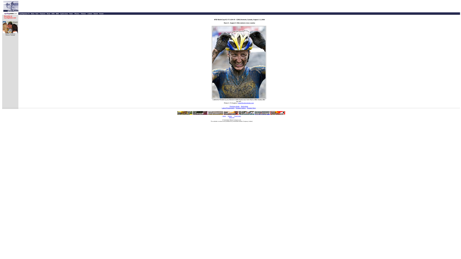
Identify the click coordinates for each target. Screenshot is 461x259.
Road (48, 13)
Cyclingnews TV (24, 13)
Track (71, 13)
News (32, 13)
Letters (90, 13)
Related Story (251, 108)
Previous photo (235, 106)
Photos (77, 13)
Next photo (244, 106)
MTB (53, 13)
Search (96, 13)
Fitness (83, 13)
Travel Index (237, 116)
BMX (57, 13)
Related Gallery (241, 108)
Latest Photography (228, 108)
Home (224, 116)
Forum (101, 13)
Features (42, 13)
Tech (36, 13)
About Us (231, 117)
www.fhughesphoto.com (246, 103)
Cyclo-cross (64, 13)
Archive (230, 116)
